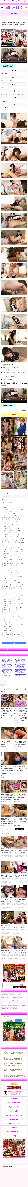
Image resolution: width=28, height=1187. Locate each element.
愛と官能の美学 (14, 1119)
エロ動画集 (14, 1098)
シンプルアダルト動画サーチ (14, 1115)
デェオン (14, 1127)
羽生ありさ (4, 94)
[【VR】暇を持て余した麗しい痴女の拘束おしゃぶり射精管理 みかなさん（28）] (7, 444)
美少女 (4, 1002)
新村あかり (20, 94)
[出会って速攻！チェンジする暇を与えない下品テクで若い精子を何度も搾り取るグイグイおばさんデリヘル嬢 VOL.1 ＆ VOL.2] (20, 462)
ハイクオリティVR (7, 997)
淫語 (22, 1002)
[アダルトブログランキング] (10, 1020)
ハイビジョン (12, 1000)
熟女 (23, 1000)
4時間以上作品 (17, 1005)
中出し (16, 1002)
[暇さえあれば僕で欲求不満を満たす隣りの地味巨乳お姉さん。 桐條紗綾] (20, 426)
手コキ (9, 1008)
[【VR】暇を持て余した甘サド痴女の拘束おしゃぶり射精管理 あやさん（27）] (7, 462)
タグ (3, 505)
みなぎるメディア (14, 1123)
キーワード (5, 493)
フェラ (15, 1008)
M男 (4, 1008)
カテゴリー (5, 499)
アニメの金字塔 (14, 1111)
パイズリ (13, 994)
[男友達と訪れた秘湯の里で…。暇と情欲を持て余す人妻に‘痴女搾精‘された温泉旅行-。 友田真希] (7, 426)
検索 (14, 643)
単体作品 (16, 997)
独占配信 (22, 997)
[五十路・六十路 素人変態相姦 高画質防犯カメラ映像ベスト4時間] (20, 444)
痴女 (2, 87)
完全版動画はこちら (8, 66)
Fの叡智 (14, 1136)
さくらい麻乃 (12, 94)
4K (18, 1000)
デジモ (4, 1005)
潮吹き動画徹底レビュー (14, 1131)
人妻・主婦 (5, 994)
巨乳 (24, 1005)
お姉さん (19, 994)
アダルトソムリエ (14, 1106)
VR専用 (4, 1000)
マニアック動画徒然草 (14, 1102)
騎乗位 (10, 1002)
